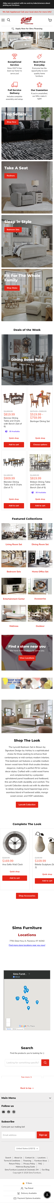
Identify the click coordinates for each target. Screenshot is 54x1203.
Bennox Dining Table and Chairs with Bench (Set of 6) (13, 422)
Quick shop (14, 438)
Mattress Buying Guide (25, 1166)
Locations (42, 1157)
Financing (27, 1160)
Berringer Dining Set (40, 421)
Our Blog (45, 1169)
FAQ (40, 1163)
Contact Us (29, 1157)
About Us (18, 1157)
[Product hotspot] (13, 714)
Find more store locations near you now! (27, 945)
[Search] (45, 1062)
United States (25, 1148)
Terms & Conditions (12, 1160)
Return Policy (14, 1163)
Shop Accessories (27, 895)
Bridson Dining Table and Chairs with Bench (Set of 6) (40, 484)
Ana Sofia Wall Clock (12, 864)
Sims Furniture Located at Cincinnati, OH (22, 1169)
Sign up (43, 1134)
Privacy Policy (29, 1163)
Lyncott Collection (27, 804)
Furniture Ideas (40, 1160)
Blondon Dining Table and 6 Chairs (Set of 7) (13, 484)
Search (8, 1157)
